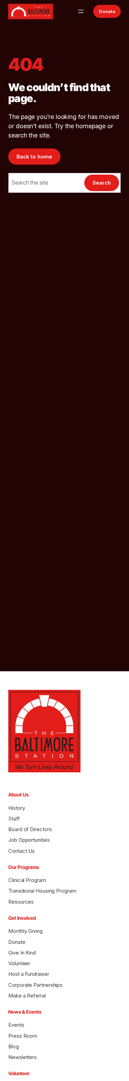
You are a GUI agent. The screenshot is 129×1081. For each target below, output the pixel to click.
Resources (21, 901)
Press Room (22, 1036)
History (16, 808)
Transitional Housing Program (42, 890)
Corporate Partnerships (35, 985)
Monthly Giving (25, 931)
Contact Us (21, 851)
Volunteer (19, 963)
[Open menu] (81, 11)
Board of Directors (30, 829)
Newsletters (22, 1057)
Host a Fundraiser (28, 974)
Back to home (34, 156)
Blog (13, 1046)
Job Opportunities (29, 840)
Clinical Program (27, 880)
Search (102, 182)
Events (16, 1025)
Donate (107, 11)
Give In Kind (22, 952)
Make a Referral (27, 995)
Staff (14, 818)
